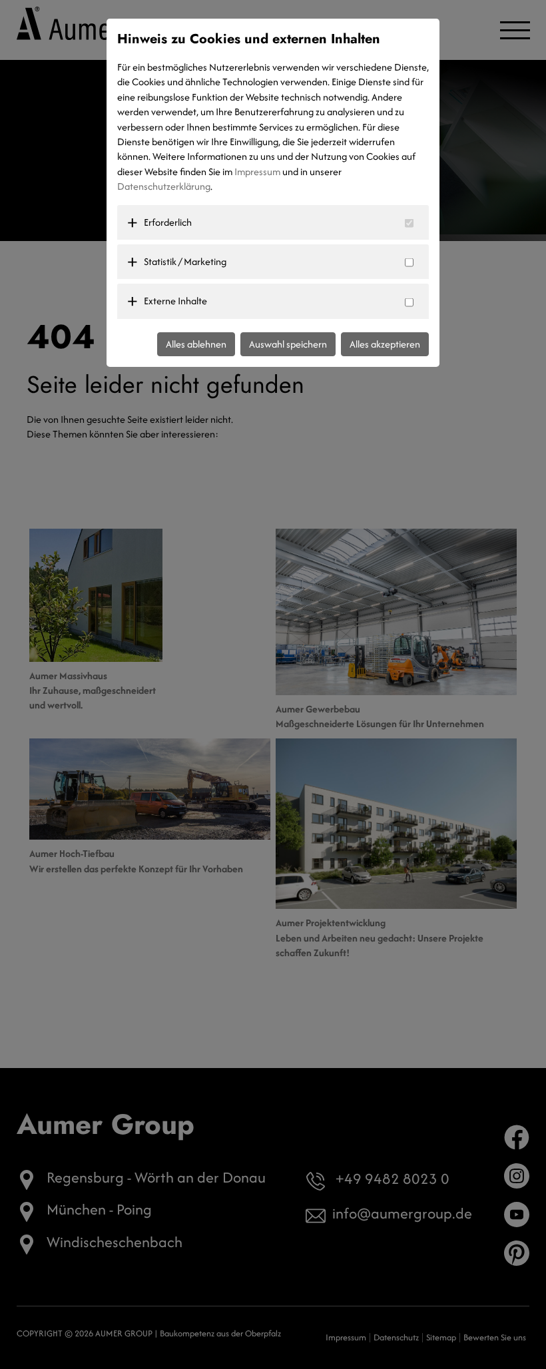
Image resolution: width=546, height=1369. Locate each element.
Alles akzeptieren (385, 344)
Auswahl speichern (288, 344)
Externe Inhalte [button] (175, 301)
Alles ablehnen (196, 344)
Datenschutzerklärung (163, 186)
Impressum (257, 171)
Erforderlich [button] (168, 222)
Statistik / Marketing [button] (185, 261)
